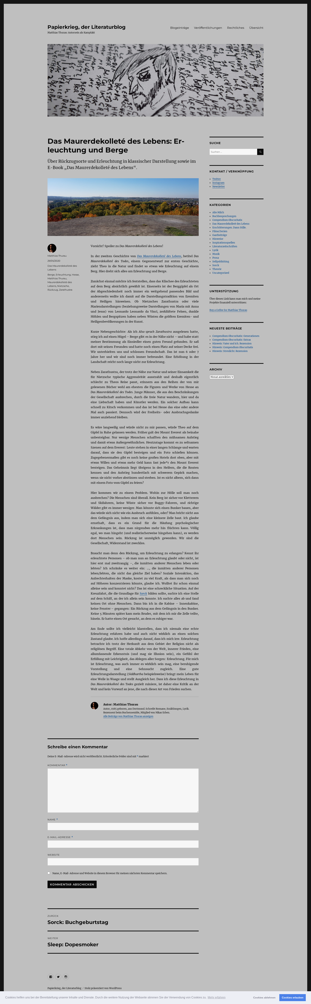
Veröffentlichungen (208, 27)
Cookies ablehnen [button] (264, 997)
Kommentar (57, 765)
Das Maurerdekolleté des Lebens (159, 256)
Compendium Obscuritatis (227, 220)
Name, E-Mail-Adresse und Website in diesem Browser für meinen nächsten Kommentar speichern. (109, 873)
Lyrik (215, 250)
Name (53, 819)
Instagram (218, 182)
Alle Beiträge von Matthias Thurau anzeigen (128, 716)
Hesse (75, 274)
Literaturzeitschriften (224, 246)
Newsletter (218, 186)
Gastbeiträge (219, 235)
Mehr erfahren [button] (217, 997)
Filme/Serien (219, 231)
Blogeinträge (179, 27)
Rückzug (53, 289)
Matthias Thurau (57, 255)
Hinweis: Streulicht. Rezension (230, 351)
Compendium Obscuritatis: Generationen (235, 336)
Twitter (216, 179)
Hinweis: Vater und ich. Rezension (232, 343)
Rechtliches (235, 27)
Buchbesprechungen (224, 216)
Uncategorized (220, 272)
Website (54, 854)
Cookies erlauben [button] (292, 997)
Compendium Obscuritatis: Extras (231, 339)
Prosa (215, 257)
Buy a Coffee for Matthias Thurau (228, 310)
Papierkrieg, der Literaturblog (87, 27)
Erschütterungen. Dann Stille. (229, 227)
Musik (216, 254)
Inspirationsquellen (223, 242)
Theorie (216, 269)
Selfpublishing (220, 261)
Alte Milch (218, 212)
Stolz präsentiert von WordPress (103, 988)
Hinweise (217, 238)
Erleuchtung (63, 274)
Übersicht (256, 27)
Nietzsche (63, 285)
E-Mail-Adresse (60, 837)
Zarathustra (65, 289)
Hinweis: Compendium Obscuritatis (232, 347)
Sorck (143, 593)
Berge (51, 274)
